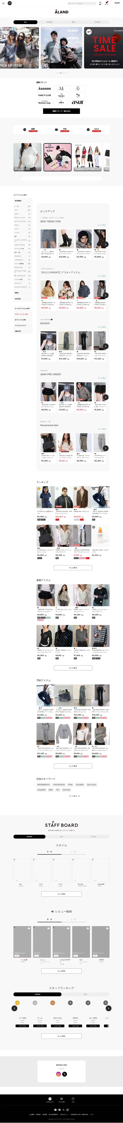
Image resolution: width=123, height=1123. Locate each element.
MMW (51, 790)
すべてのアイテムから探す (22, 308)
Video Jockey (91, 785)
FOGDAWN (41, 790)
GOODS (97, 22)
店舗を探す (18, 331)
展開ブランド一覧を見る (62, 111)
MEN (73, 22)
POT (57, 790)
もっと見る (102, 225)
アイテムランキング (20, 325)
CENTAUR (66, 790)
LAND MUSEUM (59, 785)
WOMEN (50, 22)
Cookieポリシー (64, 1114)
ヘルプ (91, 1114)
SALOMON (80, 785)
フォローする (22, 1026)
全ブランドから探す (20, 320)
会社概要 (32, 1114)
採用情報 (44, 1114)
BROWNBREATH (43, 785)
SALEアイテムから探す (21, 314)
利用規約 (38, 1114)
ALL (25, 22)
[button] (106, 244)
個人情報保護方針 (53, 1114)
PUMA (70, 785)
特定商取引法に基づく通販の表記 (79, 1114)
